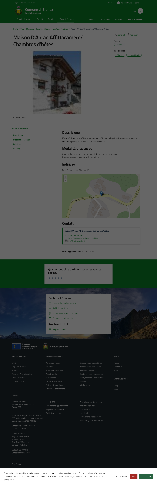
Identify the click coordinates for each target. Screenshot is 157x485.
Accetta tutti (146, 476)
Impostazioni (121, 476)
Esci (134, 476)
